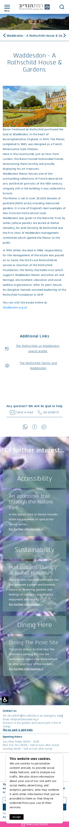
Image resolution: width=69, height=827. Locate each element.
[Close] (62, 7)
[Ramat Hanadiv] (34, 7)
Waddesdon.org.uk (15, 307)
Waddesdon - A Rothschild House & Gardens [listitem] (34, 35)
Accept (16, 817)
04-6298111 (14, 715)
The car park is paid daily (18, 730)
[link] (25, 426)
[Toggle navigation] (7, 7)
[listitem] (34, 106)
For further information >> (26, 529)
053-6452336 (28, 715)
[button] (34, 106)
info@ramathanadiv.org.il (24, 719)
